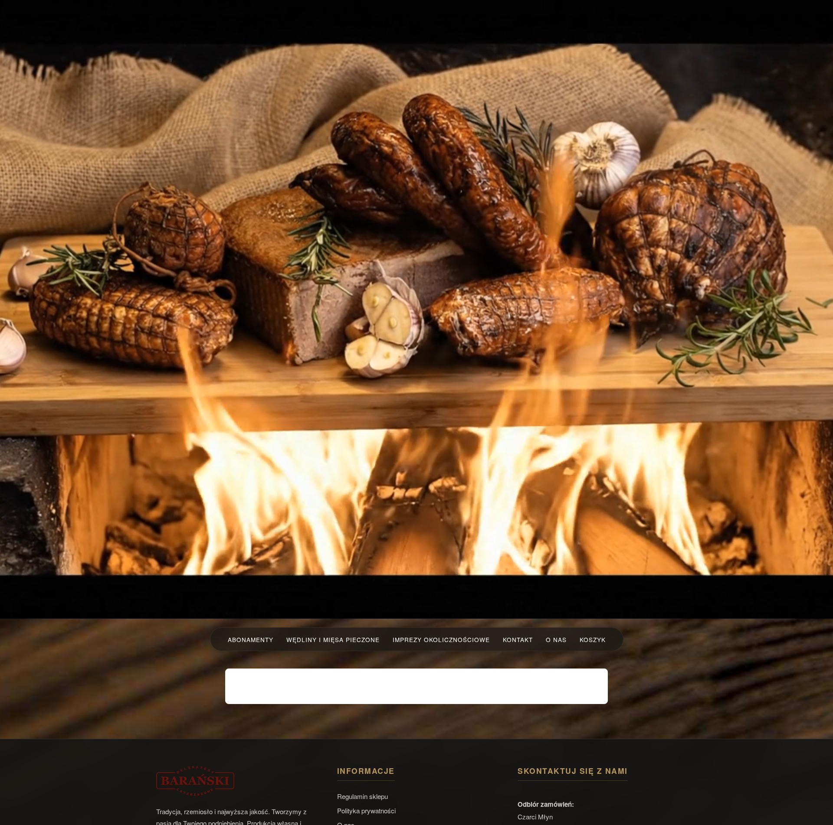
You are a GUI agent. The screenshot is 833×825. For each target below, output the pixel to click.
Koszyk (593, 639)
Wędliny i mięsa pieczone (333, 639)
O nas (556, 639)
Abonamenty (250, 639)
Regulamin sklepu (362, 796)
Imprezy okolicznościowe (441, 639)
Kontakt (518, 639)
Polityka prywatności (366, 810)
